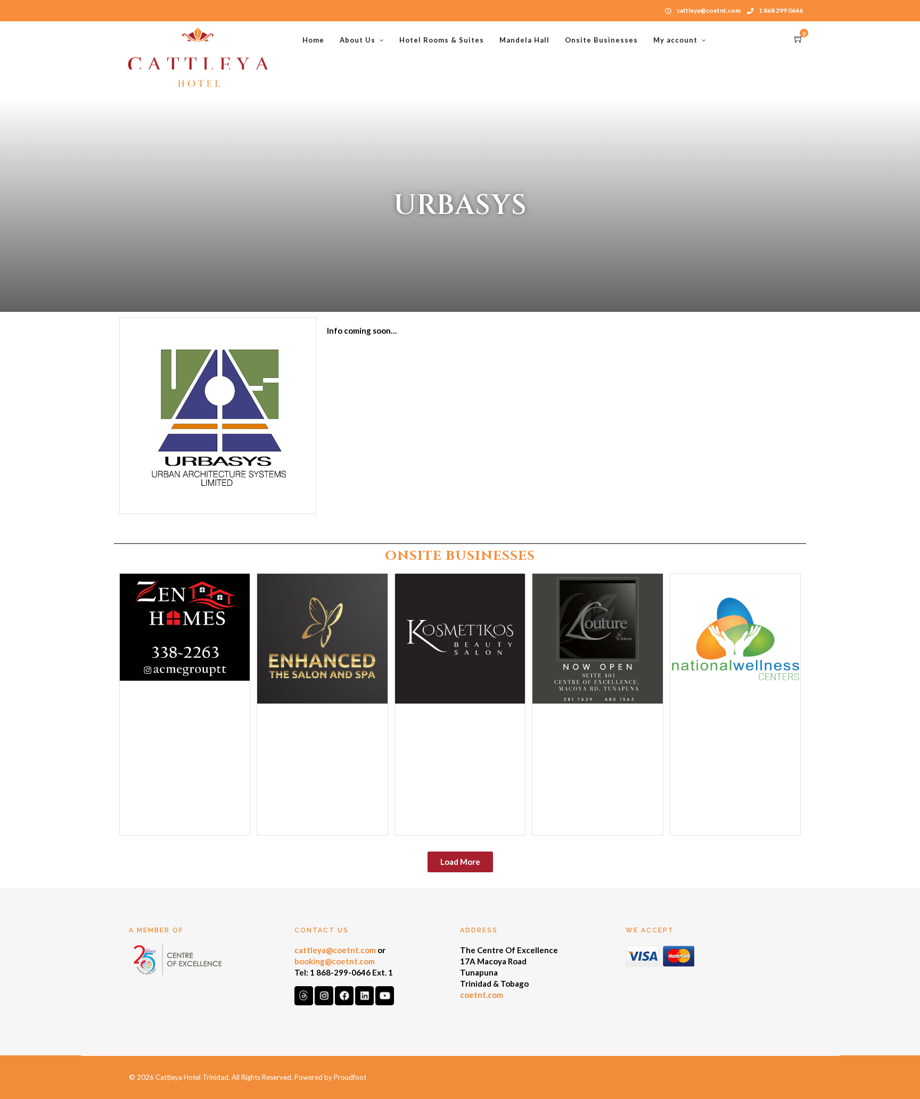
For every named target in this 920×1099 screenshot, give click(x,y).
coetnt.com (481, 994)
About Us (357, 40)
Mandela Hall (524, 40)
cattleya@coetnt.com (335, 950)
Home (313, 40)
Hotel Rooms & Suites (441, 40)
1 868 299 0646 (781, 10)
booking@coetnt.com (334, 961)
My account (675, 40)
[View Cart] (798, 39)
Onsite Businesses (601, 40)
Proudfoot (350, 1077)
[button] (460, 862)
